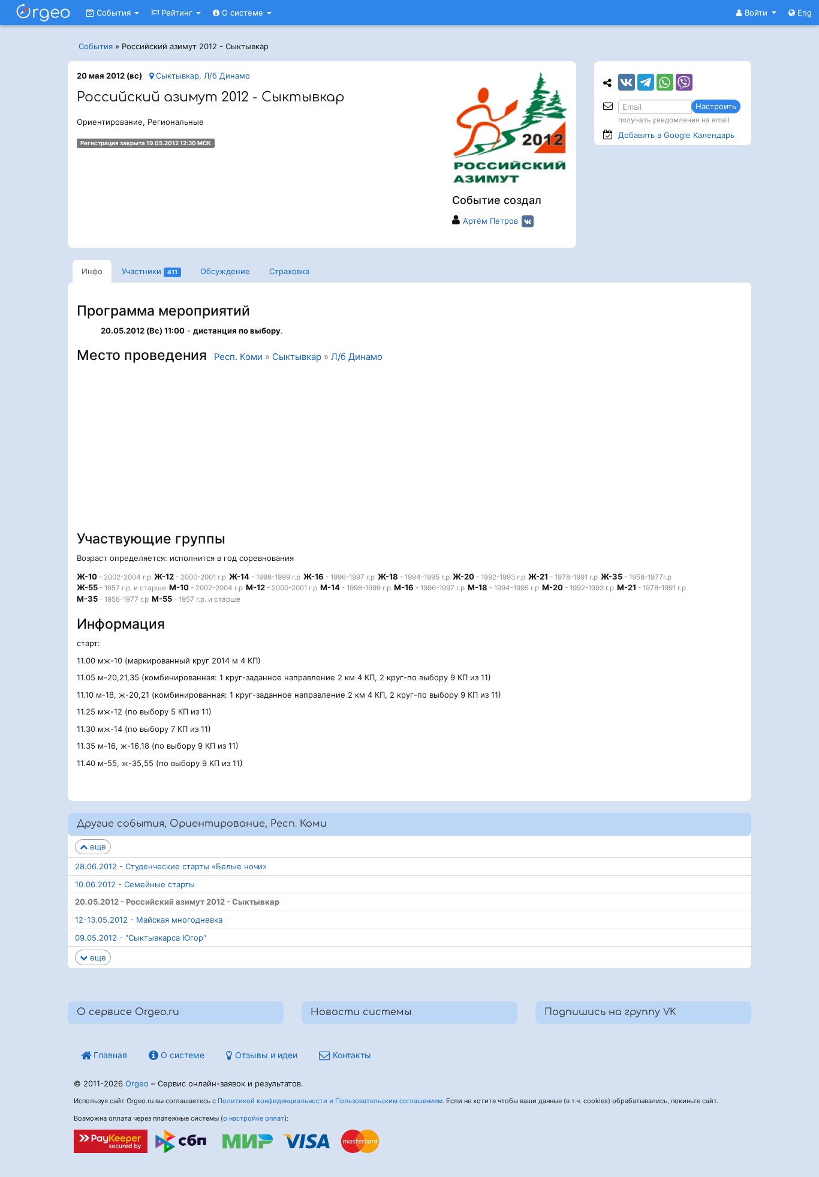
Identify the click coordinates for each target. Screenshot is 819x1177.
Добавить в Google (676, 135)
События (113, 12)
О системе (242, 12)
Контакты (350, 1055)
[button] (756, 12)
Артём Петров (490, 221)
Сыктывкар (296, 357)
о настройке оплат (253, 1118)
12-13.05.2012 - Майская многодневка (148, 919)
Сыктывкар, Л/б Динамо (201, 75)
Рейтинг (177, 12)
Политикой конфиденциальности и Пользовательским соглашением (330, 1101)
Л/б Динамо (357, 357)
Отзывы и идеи (265, 1055)
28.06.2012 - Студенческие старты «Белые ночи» (171, 866)
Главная (109, 1055)
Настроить (715, 106)
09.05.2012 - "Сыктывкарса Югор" (140, 937)
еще (97, 846)
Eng (803, 12)
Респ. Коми (238, 357)
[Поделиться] (626, 82)
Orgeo (137, 1083)
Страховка (289, 271)
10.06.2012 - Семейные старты (135, 884)
